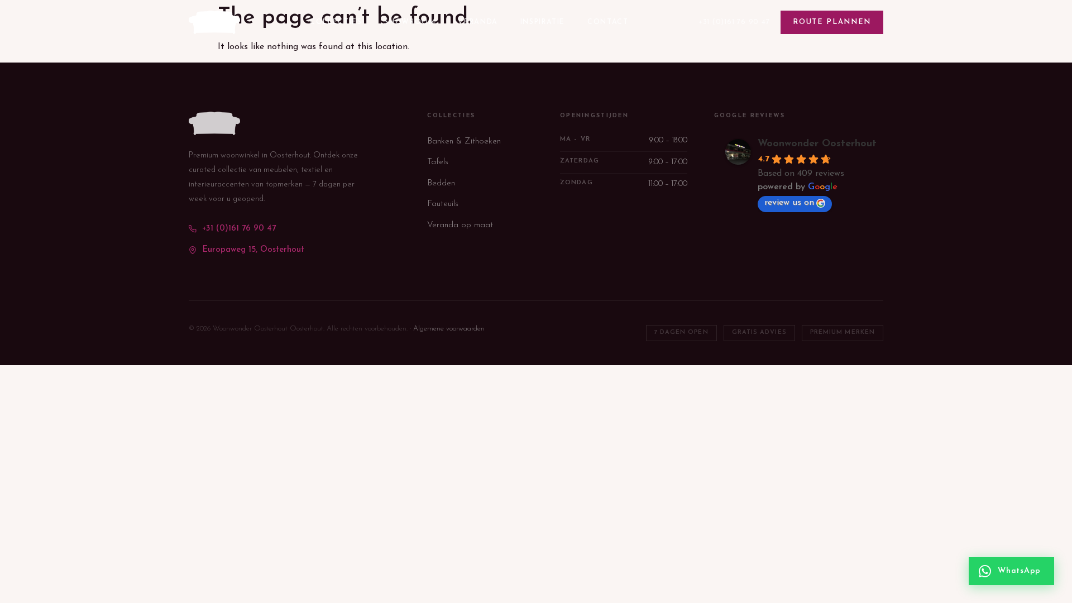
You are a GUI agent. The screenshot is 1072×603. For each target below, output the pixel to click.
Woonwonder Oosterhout (817, 144)
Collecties (336, 22)
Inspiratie (542, 22)
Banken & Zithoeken (464, 141)
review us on (789, 202)
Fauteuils (442, 204)
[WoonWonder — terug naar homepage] (214, 22)
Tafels (437, 162)
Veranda (477, 22)
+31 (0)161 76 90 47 (734, 22)
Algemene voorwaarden (449, 328)
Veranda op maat (460, 225)
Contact (607, 22)
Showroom (410, 22)
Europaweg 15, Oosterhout (253, 250)
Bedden (441, 183)
